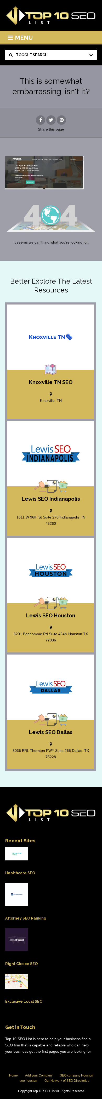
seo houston (28, 1081)
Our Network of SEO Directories (66, 1081)
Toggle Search (31, 55)
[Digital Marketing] (50, 486)
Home (13, 1075)
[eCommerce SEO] (61, 486)
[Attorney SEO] (39, 486)
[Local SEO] (50, 369)
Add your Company (39, 1075)
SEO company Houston (76, 1075)
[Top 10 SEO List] (51, 15)
